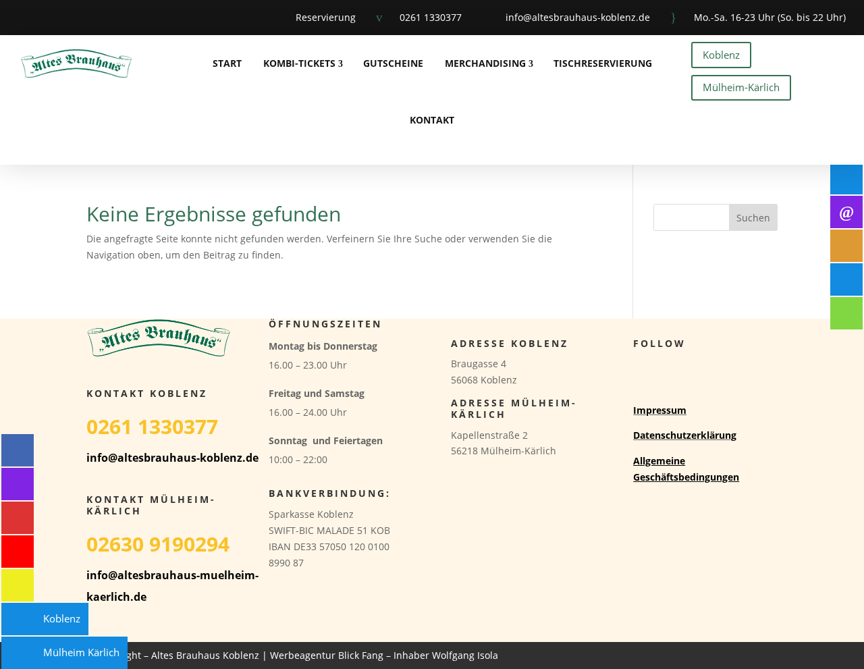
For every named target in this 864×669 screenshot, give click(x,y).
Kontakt (432, 119)
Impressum (659, 410)
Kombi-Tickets (299, 63)
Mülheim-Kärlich (741, 87)
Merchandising (485, 63)
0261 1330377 (431, 17)
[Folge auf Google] (87, 17)
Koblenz (721, 54)
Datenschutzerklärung (684, 435)
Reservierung (326, 17)
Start (227, 63)
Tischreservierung (603, 63)
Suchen (753, 217)
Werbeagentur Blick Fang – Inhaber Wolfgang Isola (384, 655)
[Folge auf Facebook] (17, 17)
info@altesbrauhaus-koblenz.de (578, 17)
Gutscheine (393, 63)
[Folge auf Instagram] (52, 17)
